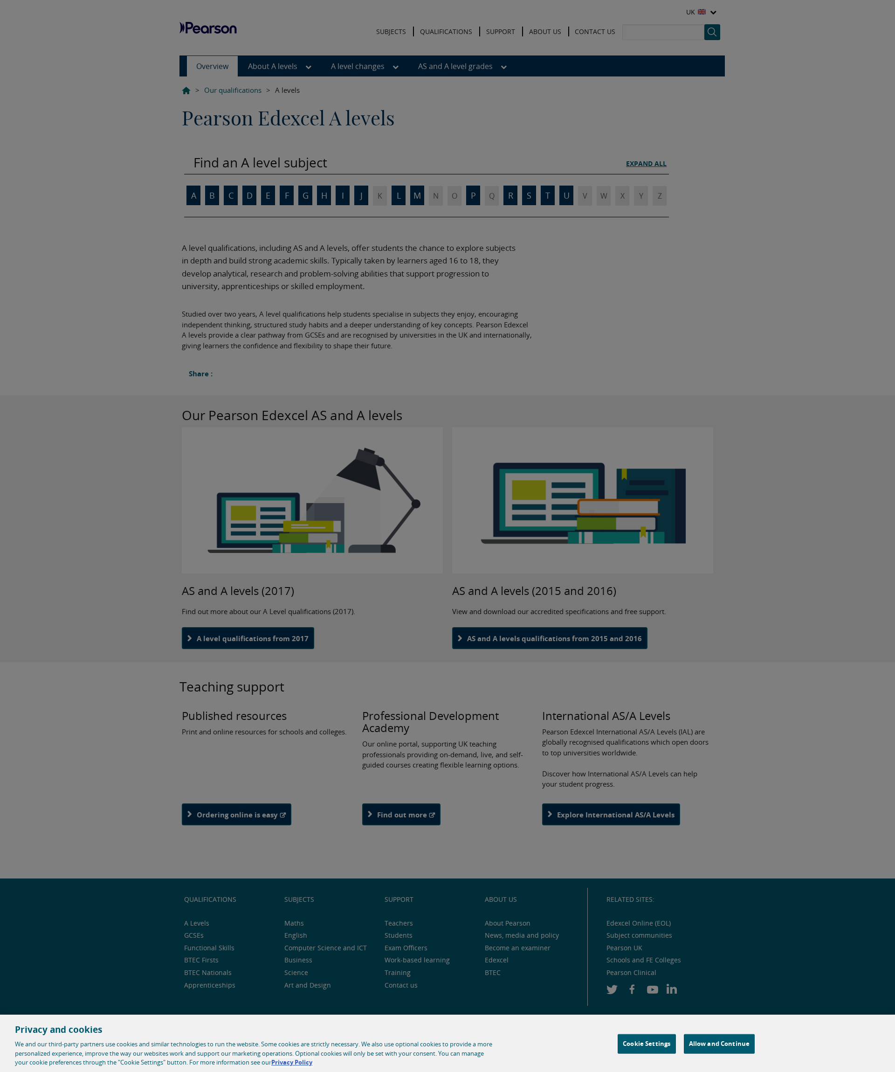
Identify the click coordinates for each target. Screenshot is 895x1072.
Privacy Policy (291, 1062)
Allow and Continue (719, 1043)
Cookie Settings (646, 1043)
